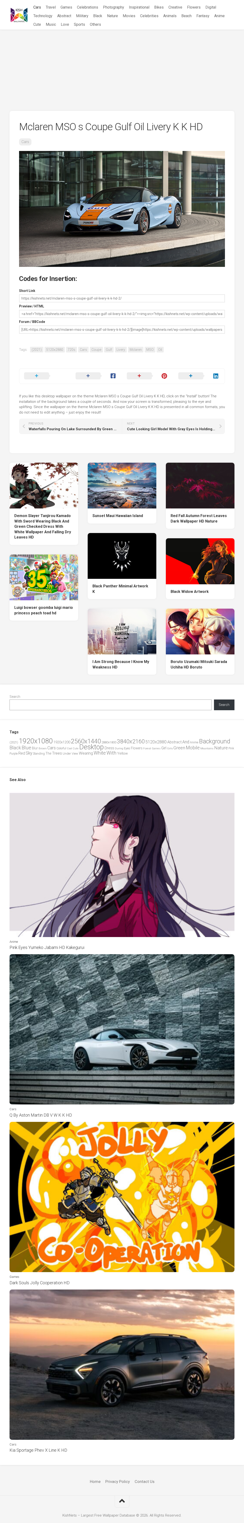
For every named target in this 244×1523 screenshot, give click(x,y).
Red (21, 753)
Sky (29, 753)
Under (67, 753)
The (48, 753)
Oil (160, 350)
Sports (79, 24)
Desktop (91, 747)
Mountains (207, 748)
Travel (51, 7)
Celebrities (149, 16)
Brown (43, 748)
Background (214, 741)
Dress (109, 748)
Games (66, 7)
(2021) (37, 350)
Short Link (27, 291)
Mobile (193, 748)
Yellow (122, 753)
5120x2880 (54, 350)
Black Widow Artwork (190, 591)
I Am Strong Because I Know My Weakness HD (120, 664)
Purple (14, 753)
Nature (112, 16)
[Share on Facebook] (96, 376)
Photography (113, 7)
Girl (163, 748)
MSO (150, 350)
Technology (42, 16)
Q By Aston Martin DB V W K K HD (41, 1115)
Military (82, 16)
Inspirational (139, 7)
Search (15, 697)
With (112, 753)
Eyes (127, 748)
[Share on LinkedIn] (199, 376)
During (119, 748)
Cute (37, 24)
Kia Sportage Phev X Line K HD (38, 1450)
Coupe (96, 350)
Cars (37, 7)
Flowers (194, 7)
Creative (175, 7)
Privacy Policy (117, 1481)
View (75, 753)
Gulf (109, 350)
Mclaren (136, 350)
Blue (26, 748)
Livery (121, 350)
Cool (69, 748)
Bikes (159, 7)
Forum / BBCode (32, 322)
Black (97, 16)
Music (51, 24)
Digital (210, 7)
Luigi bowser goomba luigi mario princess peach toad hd (43, 610)
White (100, 753)
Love (65, 24)
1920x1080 (36, 741)
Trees (57, 753)
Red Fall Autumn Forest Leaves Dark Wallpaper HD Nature (199, 518)
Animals (170, 16)
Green (179, 748)
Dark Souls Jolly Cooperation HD (40, 1282)
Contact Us (144, 1481)
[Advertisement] (122, 65)
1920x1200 (61, 742)
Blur (35, 748)
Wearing (86, 753)
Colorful (61, 748)
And (185, 742)
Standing (39, 753)
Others (95, 24)
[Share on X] (45, 376)
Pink (231, 748)
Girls (170, 748)
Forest (147, 748)
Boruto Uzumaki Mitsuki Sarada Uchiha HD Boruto (199, 664)
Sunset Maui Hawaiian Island (117, 515)
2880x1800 (109, 742)
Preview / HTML (31, 306)
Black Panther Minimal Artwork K (120, 589)
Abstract (64, 16)
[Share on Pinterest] (147, 376)
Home (95, 1481)
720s (71, 350)
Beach (186, 16)
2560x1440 (86, 741)
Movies (129, 16)
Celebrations (87, 7)
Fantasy (202, 16)
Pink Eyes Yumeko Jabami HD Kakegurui (47, 947)
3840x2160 (131, 741)
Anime (219, 16)
